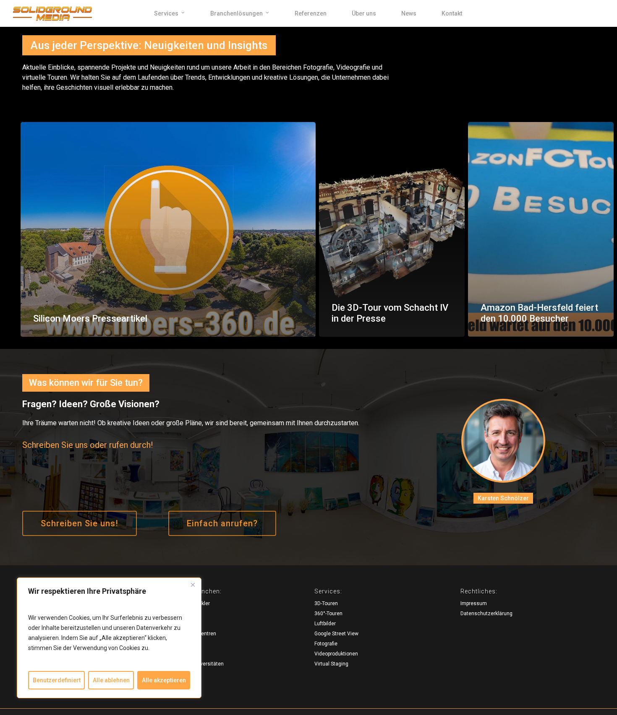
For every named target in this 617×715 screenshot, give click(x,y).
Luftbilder (325, 624)
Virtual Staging (331, 664)
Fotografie (325, 644)
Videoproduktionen (336, 654)
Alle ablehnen (111, 680)
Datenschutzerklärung (486, 613)
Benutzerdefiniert (57, 680)
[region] (109, 637)
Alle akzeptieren (164, 680)
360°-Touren (328, 613)
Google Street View (336, 634)
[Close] (193, 585)
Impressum (473, 603)
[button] (79, 523)
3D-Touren (326, 603)
